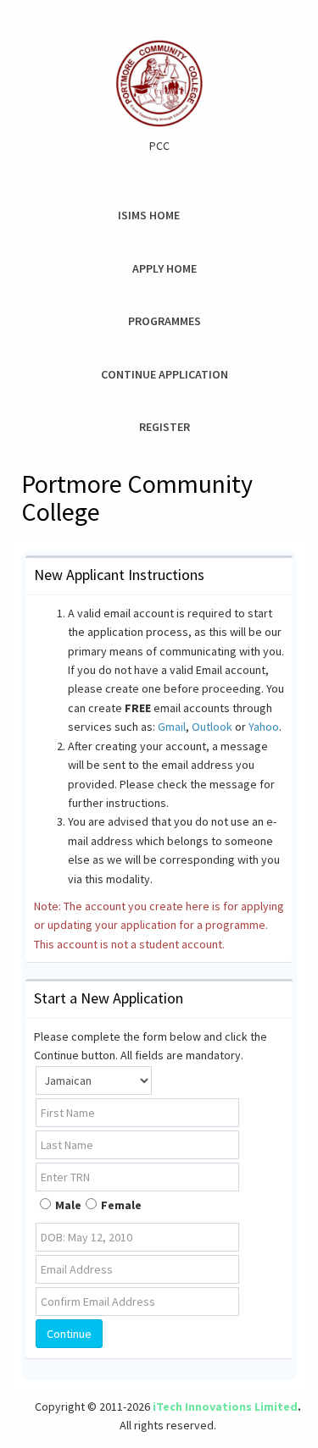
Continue (69, 1333)
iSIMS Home (149, 215)
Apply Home (164, 268)
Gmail (172, 726)
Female (121, 1205)
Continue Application (164, 374)
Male (68, 1205)
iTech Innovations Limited (225, 1406)
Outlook (212, 726)
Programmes (164, 321)
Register (164, 426)
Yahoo (263, 726)
